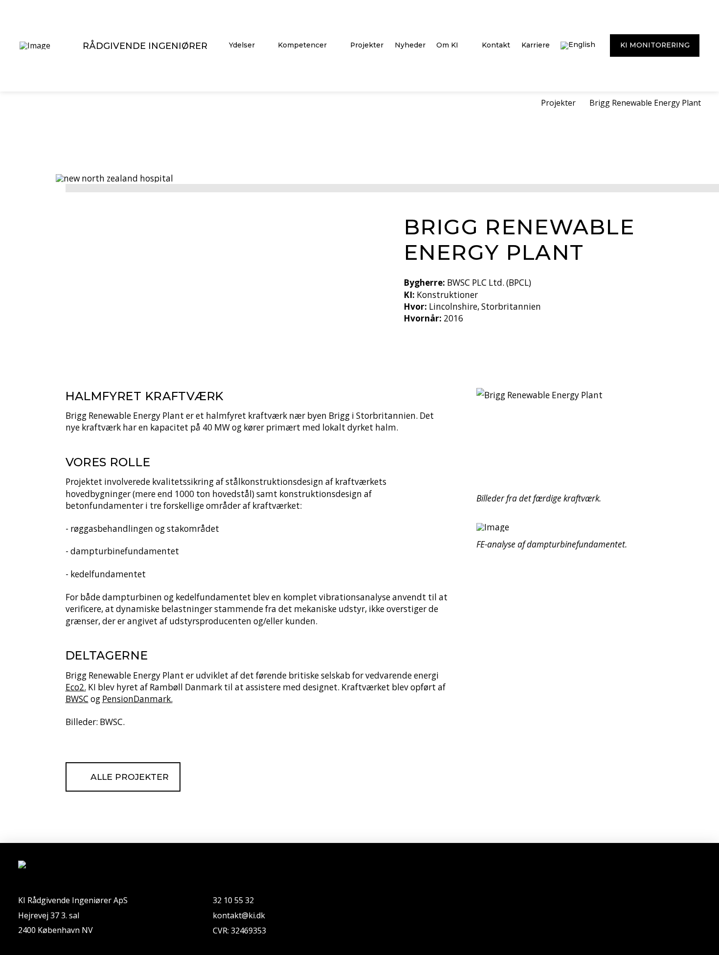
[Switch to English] (578, 45)
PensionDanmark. (137, 699)
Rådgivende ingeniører (145, 46)
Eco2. (76, 687)
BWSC (77, 699)
